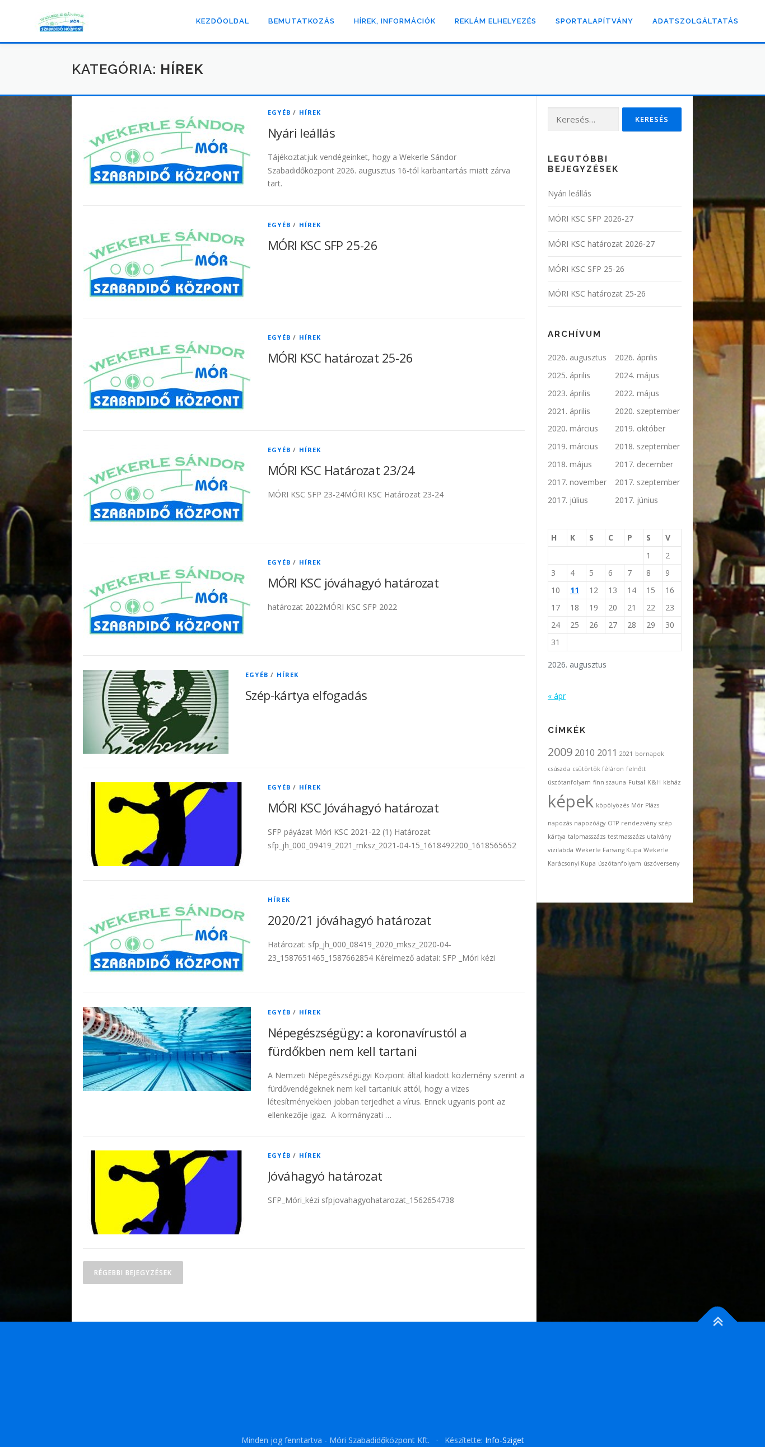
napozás (560, 823)
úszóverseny (661, 863)
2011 (607, 752)
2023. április (569, 393)
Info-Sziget (504, 1440)
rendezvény (638, 823)
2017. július (568, 500)
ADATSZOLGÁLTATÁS (695, 21)
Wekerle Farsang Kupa (608, 850)
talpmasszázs (586, 836)
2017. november (577, 482)
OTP (613, 823)
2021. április (569, 411)
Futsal (636, 782)
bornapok (649, 754)
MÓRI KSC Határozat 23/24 (341, 470)
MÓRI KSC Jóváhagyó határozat (353, 807)
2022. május (637, 393)
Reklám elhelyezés (496, 21)
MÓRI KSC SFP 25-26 (322, 245)
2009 (560, 751)
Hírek (310, 112)
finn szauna (609, 782)
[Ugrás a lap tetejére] (718, 1322)
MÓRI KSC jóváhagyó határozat (353, 582)
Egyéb (279, 112)
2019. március (573, 446)
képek (571, 801)
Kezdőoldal (222, 21)
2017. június (636, 500)
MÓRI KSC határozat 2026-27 (601, 243)
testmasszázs (626, 836)
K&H (654, 782)
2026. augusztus (577, 357)
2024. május (637, 375)
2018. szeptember (647, 446)
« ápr (557, 695)
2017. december (644, 464)
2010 (585, 752)
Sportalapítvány (594, 21)
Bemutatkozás (301, 21)
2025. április (569, 375)
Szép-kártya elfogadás (306, 695)
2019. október (640, 428)
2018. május (570, 464)
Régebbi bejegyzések (133, 1272)
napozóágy (589, 823)
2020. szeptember (647, 411)
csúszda (559, 769)
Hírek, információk (395, 21)
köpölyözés (612, 805)
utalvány (659, 836)
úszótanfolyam (619, 863)
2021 (626, 754)
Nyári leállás (301, 132)
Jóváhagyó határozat (325, 1175)
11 (574, 590)
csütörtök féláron (598, 769)
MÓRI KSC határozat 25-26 (340, 357)
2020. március (573, 428)
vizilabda (560, 850)
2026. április (636, 357)
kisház (672, 782)
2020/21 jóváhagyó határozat (349, 920)
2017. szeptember (647, 482)
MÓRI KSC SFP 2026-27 (590, 218)
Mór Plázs (645, 805)
